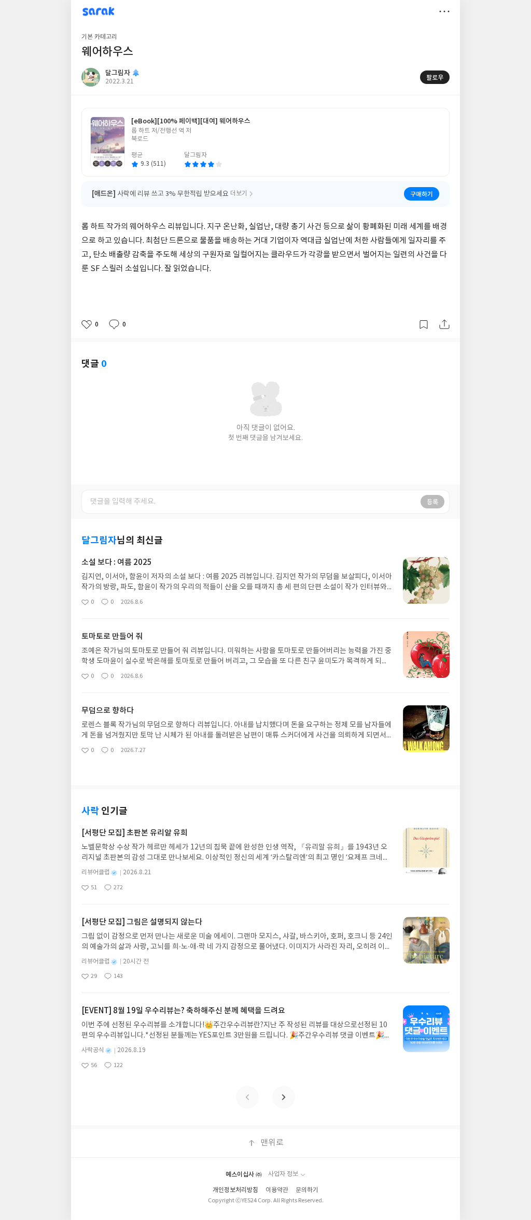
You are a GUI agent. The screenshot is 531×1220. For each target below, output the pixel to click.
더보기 (444, 11)
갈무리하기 (423, 324)
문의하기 (307, 1190)
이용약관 (277, 1190)
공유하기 (444, 324)
